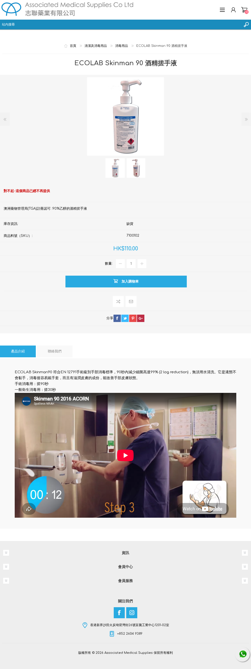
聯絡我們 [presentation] (55, 351)
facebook (117, 318)
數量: (109, 263)
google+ (140, 318)
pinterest (133, 318)
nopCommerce (135, 656)
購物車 (244, 9)
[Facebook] (119, 612)
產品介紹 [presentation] (18, 351)
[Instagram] (131, 612)
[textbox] (120, 24)
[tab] (18, 351)
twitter (125, 318)
